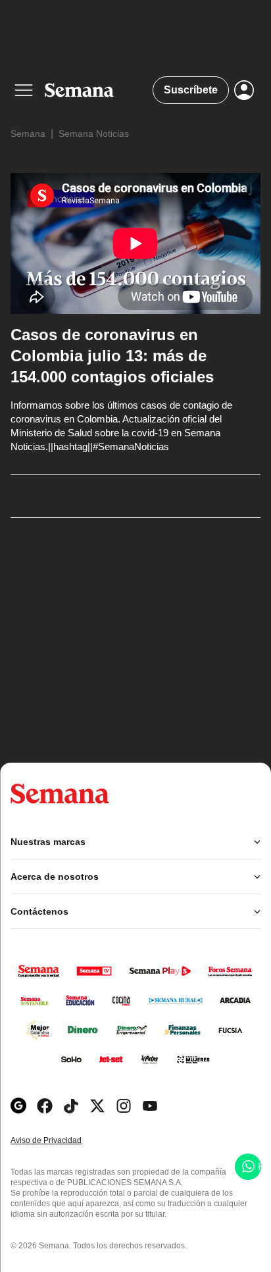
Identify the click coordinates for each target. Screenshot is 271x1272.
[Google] (18, 1106)
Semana (28, 133)
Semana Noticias (94, 133)
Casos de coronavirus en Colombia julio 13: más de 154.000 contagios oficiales (112, 356)
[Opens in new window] (45, 1106)
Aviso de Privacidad (60, 1141)
